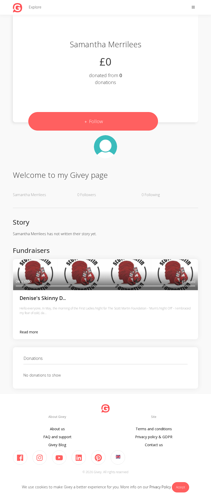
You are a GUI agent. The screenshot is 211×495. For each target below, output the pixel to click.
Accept (180, 487)
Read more (29, 331)
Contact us (154, 444)
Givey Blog (57, 444)
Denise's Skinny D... (43, 298)
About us (57, 428)
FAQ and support (57, 436)
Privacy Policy (160, 486)
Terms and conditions (154, 428)
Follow (95, 121)
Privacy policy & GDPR (153, 436)
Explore (35, 7)
